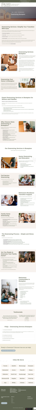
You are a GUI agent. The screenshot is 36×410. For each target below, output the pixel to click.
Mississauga (22, 365)
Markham (22, 378)
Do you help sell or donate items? (7, 335)
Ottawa (30, 370)
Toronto (5, 365)
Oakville (14, 365)
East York (30, 374)
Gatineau (30, 382)
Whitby (14, 382)
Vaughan (14, 378)
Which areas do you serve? (6, 340)
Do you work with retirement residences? (8, 338)
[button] (18, 330)
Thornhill (22, 370)
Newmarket (5, 370)
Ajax (5, 382)
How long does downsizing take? (7, 329)
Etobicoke (5, 374)
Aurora (14, 370)
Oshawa (22, 382)
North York (13, 374)
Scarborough (22, 374)
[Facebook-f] (28, 398)
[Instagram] (31, 398)
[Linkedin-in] (30, 398)
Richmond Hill (5, 378)
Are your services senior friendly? (7, 336)
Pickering (30, 378)
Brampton (30, 365)
